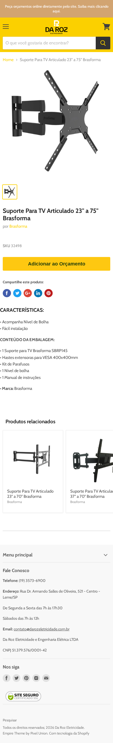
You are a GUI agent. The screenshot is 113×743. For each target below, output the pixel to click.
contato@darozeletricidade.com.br (41, 629)
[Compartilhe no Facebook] (7, 293)
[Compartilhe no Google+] (28, 293)
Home (8, 60)
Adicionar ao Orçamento (56, 264)
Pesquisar (10, 720)
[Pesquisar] (103, 43)
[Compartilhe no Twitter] (17, 293)
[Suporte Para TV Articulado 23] (56, 124)
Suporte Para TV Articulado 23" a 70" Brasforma (30, 494)
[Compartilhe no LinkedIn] (38, 293)
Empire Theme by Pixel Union (25, 733)
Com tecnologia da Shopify (69, 733)
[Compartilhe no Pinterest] (48, 293)
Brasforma (18, 226)
